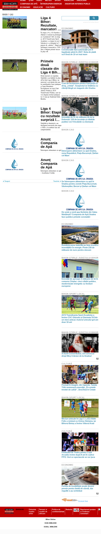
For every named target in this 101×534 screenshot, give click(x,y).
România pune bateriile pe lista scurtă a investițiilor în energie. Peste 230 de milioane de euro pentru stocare (80, 247)
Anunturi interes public (77, 4)
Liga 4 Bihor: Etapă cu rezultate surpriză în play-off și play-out (51, 114)
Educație (38, 7)
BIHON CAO (68, 130)
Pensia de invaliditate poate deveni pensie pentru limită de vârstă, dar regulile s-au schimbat (78, 488)
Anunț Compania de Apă (49, 143)
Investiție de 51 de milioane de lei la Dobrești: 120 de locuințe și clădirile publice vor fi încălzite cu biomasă (78, 119)
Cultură (50, 7)
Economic (25, 7)
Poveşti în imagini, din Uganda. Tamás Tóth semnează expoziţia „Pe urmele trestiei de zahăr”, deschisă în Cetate (79, 387)
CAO (11, 14)
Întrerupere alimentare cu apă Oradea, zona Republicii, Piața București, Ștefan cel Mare (80, 153)
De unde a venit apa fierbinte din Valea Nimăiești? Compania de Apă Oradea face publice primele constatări (79, 214)
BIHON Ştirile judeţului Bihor (80, 62)
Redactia (69, 509)
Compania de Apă (28, 4)
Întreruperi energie (51, 4)
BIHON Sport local (73, 294)
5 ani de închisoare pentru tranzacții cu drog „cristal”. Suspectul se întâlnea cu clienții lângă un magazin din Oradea (80, 85)
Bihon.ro (20, 509)
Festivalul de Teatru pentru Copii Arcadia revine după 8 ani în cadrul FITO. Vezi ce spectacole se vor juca (78, 454)
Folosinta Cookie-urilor (32, 512)
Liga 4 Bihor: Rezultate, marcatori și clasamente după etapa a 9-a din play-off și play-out (50, 23)
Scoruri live (83, 501)
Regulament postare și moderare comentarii (88, 512)
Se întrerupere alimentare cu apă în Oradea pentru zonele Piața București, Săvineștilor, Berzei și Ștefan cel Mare (79, 183)
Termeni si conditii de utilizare (43, 512)
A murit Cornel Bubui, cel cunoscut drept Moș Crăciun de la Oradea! (78, 355)
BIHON (5, 14)
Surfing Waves (94, 22)
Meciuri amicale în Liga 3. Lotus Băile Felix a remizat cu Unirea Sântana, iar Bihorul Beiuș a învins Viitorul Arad (79, 421)
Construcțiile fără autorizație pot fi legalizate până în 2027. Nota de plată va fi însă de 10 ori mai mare (79, 52)
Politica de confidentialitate (58, 511)
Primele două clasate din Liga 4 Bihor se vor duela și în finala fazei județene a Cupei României (51, 66)
